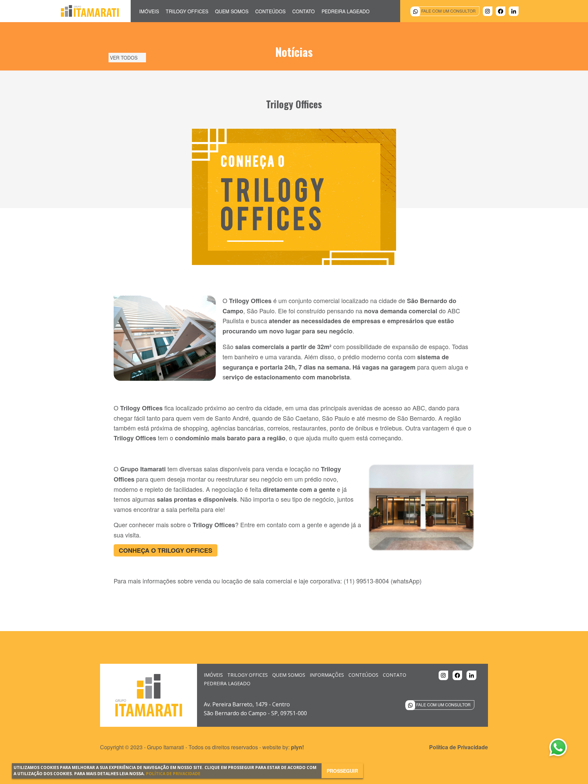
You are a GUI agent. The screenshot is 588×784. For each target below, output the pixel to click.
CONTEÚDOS (363, 675)
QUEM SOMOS (288, 675)
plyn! (297, 747)
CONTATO (394, 675)
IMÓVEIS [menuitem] (149, 11)
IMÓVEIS (213, 675)
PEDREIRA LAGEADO (227, 683)
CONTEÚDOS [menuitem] (270, 11)
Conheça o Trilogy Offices (165, 550)
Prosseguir (342, 770)
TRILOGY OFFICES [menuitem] (187, 11)
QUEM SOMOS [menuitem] (231, 11)
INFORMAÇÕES (327, 675)
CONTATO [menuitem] (303, 11)
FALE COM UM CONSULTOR (448, 11)
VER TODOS (123, 57)
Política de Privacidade (173, 774)
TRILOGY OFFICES (247, 675)
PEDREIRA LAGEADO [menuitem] (346, 11)
